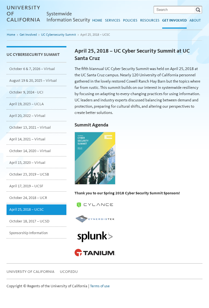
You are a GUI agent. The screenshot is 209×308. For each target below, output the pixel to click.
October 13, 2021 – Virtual (30, 127)
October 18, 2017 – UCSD (29, 221)
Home (97, 20)
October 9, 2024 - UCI (26, 92)
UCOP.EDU (69, 271)
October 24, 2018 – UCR (28, 197)
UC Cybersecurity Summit (58, 35)
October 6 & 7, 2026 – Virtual (32, 69)
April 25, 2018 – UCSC (26, 209)
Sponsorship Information (28, 233)
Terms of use (100, 286)
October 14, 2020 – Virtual (30, 151)
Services (112, 20)
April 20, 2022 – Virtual (27, 115)
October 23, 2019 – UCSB (29, 174)
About (195, 20)
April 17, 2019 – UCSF (26, 186)
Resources (149, 20)
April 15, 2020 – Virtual (27, 162)
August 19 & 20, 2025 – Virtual (33, 80)
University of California (30, 271)
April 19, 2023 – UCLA (26, 104)
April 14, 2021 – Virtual (27, 139)
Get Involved (174, 20)
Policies (130, 20)
